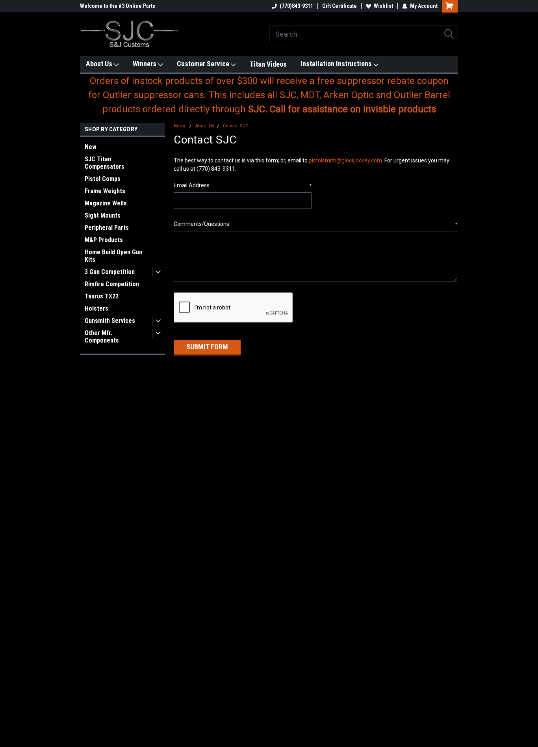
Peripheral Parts (107, 227)
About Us (100, 64)
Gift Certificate (339, 6)
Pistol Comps (103, 179)
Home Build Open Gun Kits (113, 255)
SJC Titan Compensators (104, 162)
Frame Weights (105, 191)
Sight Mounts (103, 215)
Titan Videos (268, 64)
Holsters (96, 308)
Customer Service (204, 64)
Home (180, 126)
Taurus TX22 (102, 296)
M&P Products (104, 240)
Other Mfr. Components (102, 336)
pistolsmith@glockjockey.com (345, 160)
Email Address (243, 185)
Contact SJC (235, 126)
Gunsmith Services (110, 320)
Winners (145, 64)
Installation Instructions (337, 64)
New (90, 147)
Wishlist (383, 6)
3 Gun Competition (110, 272)
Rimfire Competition (112, 284)
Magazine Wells (106, 203)
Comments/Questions (315, 224)
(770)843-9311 (296, 6)
